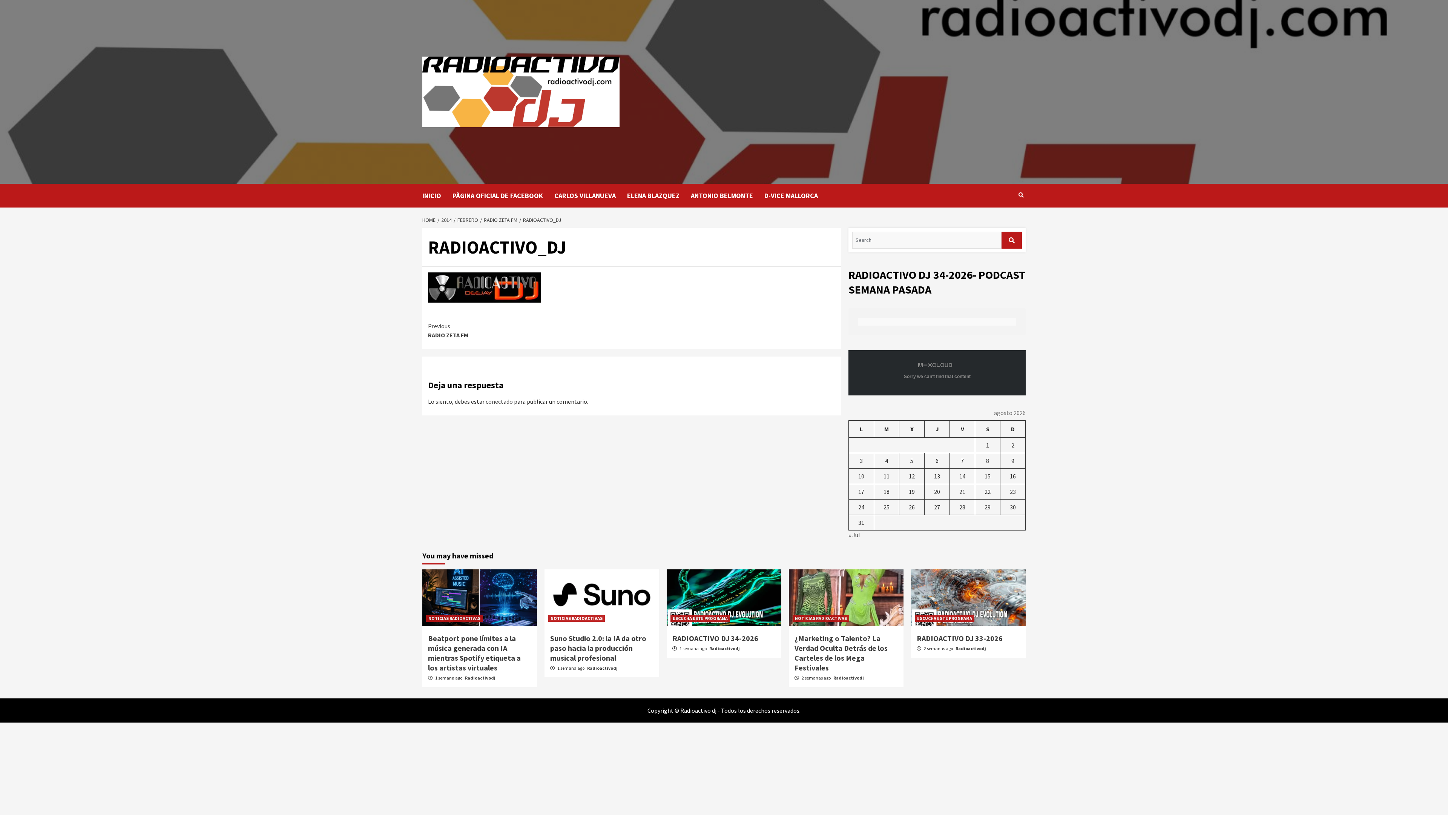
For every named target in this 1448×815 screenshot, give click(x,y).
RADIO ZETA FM (448, 330)
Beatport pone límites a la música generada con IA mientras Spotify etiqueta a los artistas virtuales (474, 653)
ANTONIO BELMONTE (722, 195)
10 (861, 476)
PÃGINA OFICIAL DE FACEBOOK (497, 195)
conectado (499, 401)
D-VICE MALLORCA (791, 195)
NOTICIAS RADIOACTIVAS (454, 618)
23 (1013, 491)
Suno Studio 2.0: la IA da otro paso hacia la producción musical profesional (598, 648)
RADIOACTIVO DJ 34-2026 (715, 638)
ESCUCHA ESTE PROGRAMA (700, 618)
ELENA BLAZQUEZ (653, 195)
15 (988, 476)
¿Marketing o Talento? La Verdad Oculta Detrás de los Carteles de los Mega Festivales (841, 653)
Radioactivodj (480, 678)
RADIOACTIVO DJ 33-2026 (960, 638)
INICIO (431, 195)
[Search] (1021, 195)
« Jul (854, 535)
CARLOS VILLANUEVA (585, 195)
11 (887, 476)
